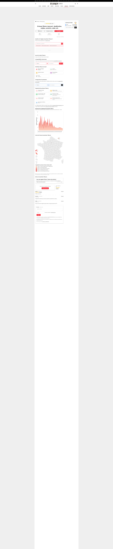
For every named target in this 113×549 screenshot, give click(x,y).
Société (63, 0)
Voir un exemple (74, 24)
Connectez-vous (53, 212)
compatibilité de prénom (57, 60)
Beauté (40, 0)
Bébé (48, 6)
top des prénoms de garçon (57, 105)
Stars (66, 0)
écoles (62, 6)
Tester (61, 63)
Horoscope (72, 0)
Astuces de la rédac (68, 25)
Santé (61, 0)
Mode (37, 0)
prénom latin (48, 40)
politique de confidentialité (45, 221)
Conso (40, 6)
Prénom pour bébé (38, 45)
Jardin (50, 0)
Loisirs (68, 0)
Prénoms (66, 6)
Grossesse (44, 6)
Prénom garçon (42, 21)
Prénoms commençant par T (53, 45)
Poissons (39, 69)
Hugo (75, 0)
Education (57, 6)
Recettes (45, 0)
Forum (77, 0)
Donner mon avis (45, 188)
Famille (58, 0)
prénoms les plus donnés (50, 106)
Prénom (38, 21)
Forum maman (71, 6)
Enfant (52, 6)
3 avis (52, 23)
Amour (53, 0)
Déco (48, 0)
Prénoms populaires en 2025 (45, 45)
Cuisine (42, 0)
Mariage (55, 0)
